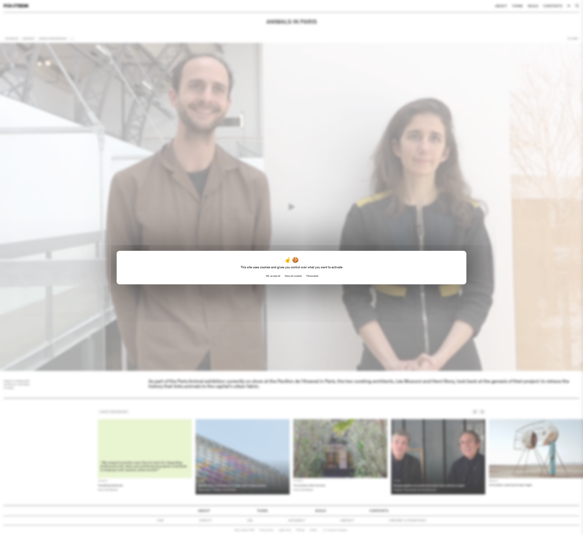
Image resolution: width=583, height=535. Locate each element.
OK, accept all (273, 275)
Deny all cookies (293, 275)
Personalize (312, 275)
